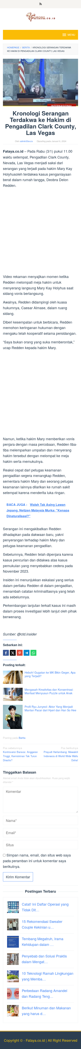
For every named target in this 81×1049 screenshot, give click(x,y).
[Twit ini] (13, 653)
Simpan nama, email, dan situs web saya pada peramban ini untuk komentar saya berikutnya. (37, 860)
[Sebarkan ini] (6, 653)
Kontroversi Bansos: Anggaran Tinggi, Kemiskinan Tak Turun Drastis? (20, 754)
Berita (22, 738)
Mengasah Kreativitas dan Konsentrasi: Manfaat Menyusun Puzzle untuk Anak (49, 691)
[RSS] (41, 4)
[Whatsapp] (33, 653)
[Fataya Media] (40, 16)
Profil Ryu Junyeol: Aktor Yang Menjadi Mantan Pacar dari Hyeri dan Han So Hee (50, 708)
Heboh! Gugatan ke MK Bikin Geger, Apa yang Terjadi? (50, 674)
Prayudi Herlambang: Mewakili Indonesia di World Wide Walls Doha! (61, 754)
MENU (71, 35)
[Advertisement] (40, 231)
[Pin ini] (20, 653)
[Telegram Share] (26, 653)
